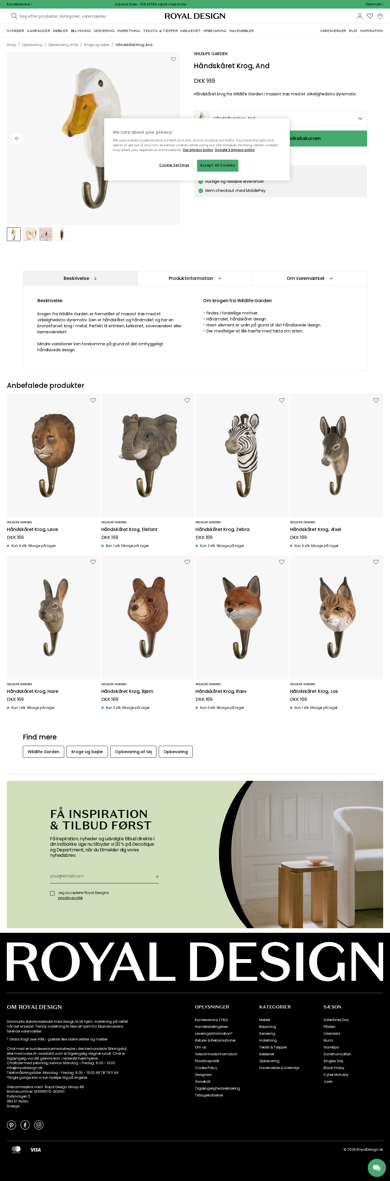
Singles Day (333, 1061)
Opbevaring (269, 1061)
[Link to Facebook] (25, 1124)
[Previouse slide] (17, 138)
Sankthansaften (337, 1054)
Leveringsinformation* (214, 1033)
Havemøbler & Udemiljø (279, 1068)
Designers (203, 1074)
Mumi (328, 1040)
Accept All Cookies (217, 165)
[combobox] (374, 4)
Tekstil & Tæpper (273, 1047)
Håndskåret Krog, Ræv (221, 691)
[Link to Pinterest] (11, 1124)
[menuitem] (15, 31)
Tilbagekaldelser (209, 1095)
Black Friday (333, 1068)
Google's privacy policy (235, 150)
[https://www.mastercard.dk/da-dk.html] (16, 1150)
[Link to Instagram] (38, 1124)
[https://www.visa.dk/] (35, 1150)
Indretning (268, 1040)
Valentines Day (336, 1020)
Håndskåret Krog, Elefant (129, 529)
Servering (267, 1033)
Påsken (329, 1026)
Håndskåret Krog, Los (314, 691)
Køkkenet (266, 1054)
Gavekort (202, 1081)
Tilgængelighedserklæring (217, 1088)
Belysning (267, 1026)
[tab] (80, 278)
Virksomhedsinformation (216, 1054)
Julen (328, 1081)
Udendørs (331, 1033)
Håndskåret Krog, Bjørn (127, 691)
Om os (200, 1047)
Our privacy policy (198, 150)
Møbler (264, 1020)
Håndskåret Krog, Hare (32, 691)
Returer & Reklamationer (215, 1040)
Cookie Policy (206, 1068)
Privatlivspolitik (207, 1061)
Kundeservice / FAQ (211, 1020)
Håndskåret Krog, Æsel (315, 529)
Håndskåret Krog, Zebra (222, 529)
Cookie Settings (174, 165)
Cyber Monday (336, 1074)
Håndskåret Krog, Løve (32, 529)
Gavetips (331, 1047)
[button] (374, 4)
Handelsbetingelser (211, 1026)
